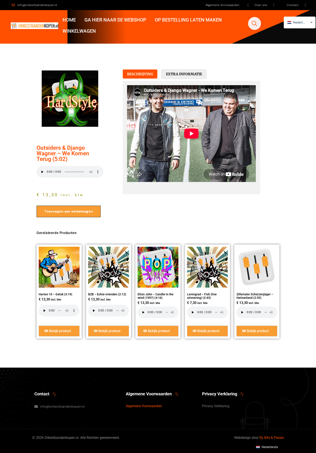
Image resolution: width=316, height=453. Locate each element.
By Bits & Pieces (271, 438)
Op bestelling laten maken (188, 20)
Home (69, 20)
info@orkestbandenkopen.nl (37, 5)
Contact (293, 5)
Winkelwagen (79, 31)
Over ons (261, 5)
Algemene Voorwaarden (222, 5)
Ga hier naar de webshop (115, 20)
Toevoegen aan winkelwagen (68, 211)
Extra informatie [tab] (184, 74)
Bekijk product (59, 331)
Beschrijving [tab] (140, 74)
